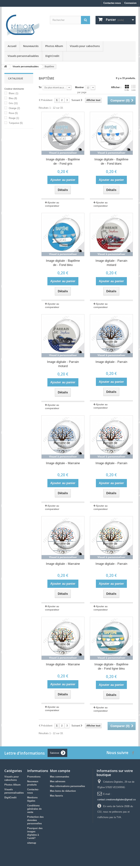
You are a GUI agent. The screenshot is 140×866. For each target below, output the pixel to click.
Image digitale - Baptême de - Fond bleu (63, 263)
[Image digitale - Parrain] (111, 336)
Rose (13, 113)
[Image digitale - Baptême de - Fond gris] (63, 133)
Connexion (130, 3)
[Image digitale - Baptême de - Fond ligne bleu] (111, 638)
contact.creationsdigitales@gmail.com (117, 799)
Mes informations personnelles (67, 786)
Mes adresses (57, 781)
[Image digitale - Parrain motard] (111, 234)
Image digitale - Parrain (111, 362)
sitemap (31, 842)
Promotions (33, 776)
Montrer (79, 87)
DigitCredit (52, 56)
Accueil (12, 46)
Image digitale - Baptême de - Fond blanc (111, 161)
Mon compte (60, 771)
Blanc (13, 93)
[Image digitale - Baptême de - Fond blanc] (111, 133)
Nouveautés (30, 46)
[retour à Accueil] (5, 66)
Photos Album (54, 46)
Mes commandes (59, 776)
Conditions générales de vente (34, 809)
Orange (14, 108)
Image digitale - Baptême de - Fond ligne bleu (111, 666)
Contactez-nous (112, 3)
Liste (133, 90)
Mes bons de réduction (63, 791)
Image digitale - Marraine (63, 463)
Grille (127, 90)
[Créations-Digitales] (24, 25)
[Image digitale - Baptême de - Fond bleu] (63, 234)
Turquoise (16, 123)
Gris (13, 103)
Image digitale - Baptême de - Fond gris (63, 161)
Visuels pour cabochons (85, 46)
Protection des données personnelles (35, 820)
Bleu (13, 98)
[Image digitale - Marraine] (63, 437)
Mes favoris (56, 795)
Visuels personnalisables (23, 56)
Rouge (14, 118)
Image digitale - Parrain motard (111, 263)
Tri (40, 87)
